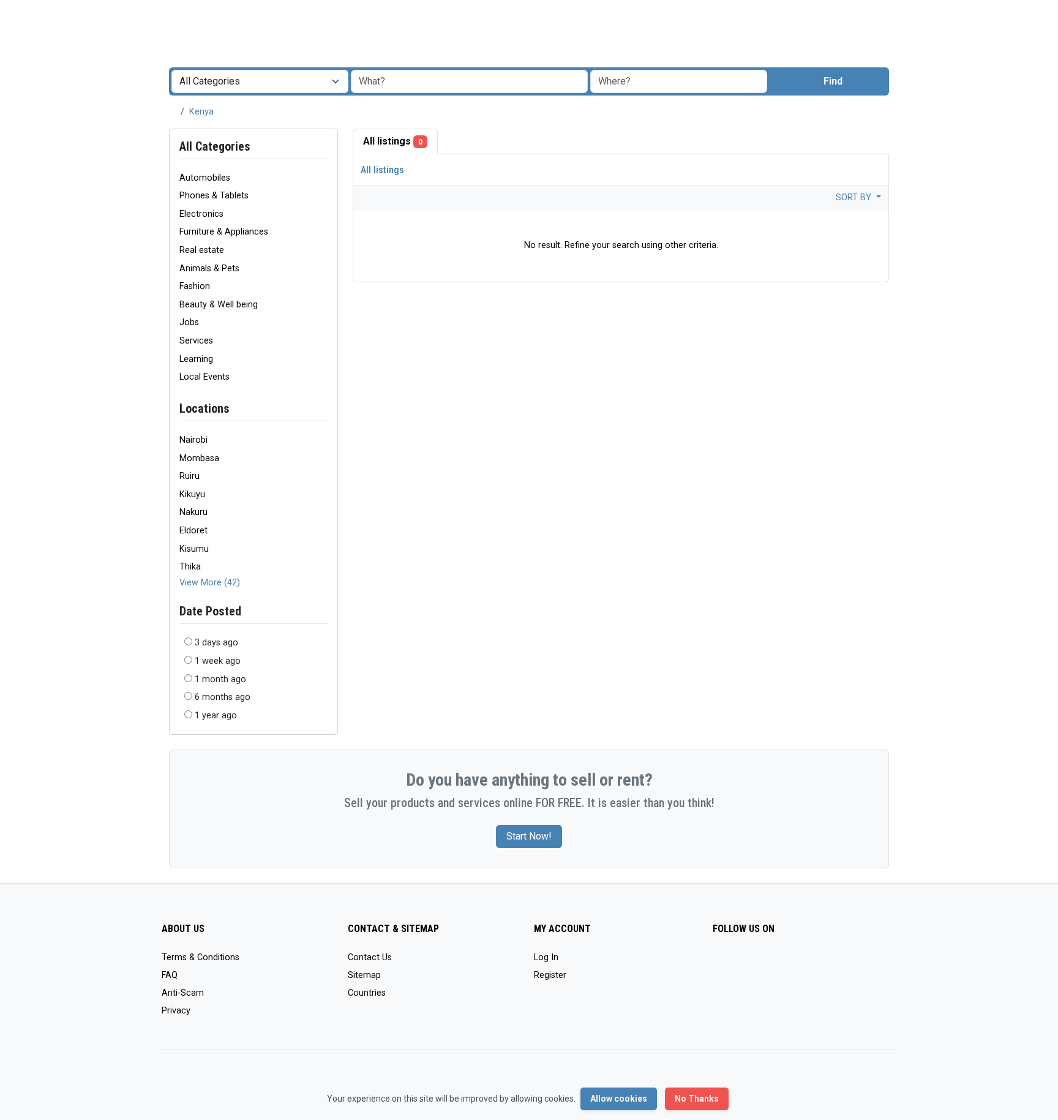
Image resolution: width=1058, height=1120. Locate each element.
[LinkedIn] (773, 963)
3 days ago (216, 642)
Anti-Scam (183, 993)
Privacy (176, 1010)
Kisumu (194, 549)
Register (550, 975)
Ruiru (189, 476)
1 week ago (218, 661)
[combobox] (678, 81)
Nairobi (193, 440)
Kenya (201, 112)
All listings (392, 141)
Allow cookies (618, 1098)
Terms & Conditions (200, 957)
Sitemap (364, 975)
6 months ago (222, 697)
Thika (190, 567)
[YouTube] (827, 963)
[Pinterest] (791, 963)
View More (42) (209, 582)
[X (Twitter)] (738, 963)
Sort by (855, 197)
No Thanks (697, 1098)
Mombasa (199, 458)
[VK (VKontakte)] (862, 963)
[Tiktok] (809, 963)
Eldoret (193, 530)
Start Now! (529, 836)
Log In (546, 957)
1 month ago (220, 679)
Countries (367, 993)
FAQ (170, 975)
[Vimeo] (844, 963)
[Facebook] (720, 963)
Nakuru (193, 512)
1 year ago (216, 715)
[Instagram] (755, 963)
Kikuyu (192, 494)
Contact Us (370, 957)
